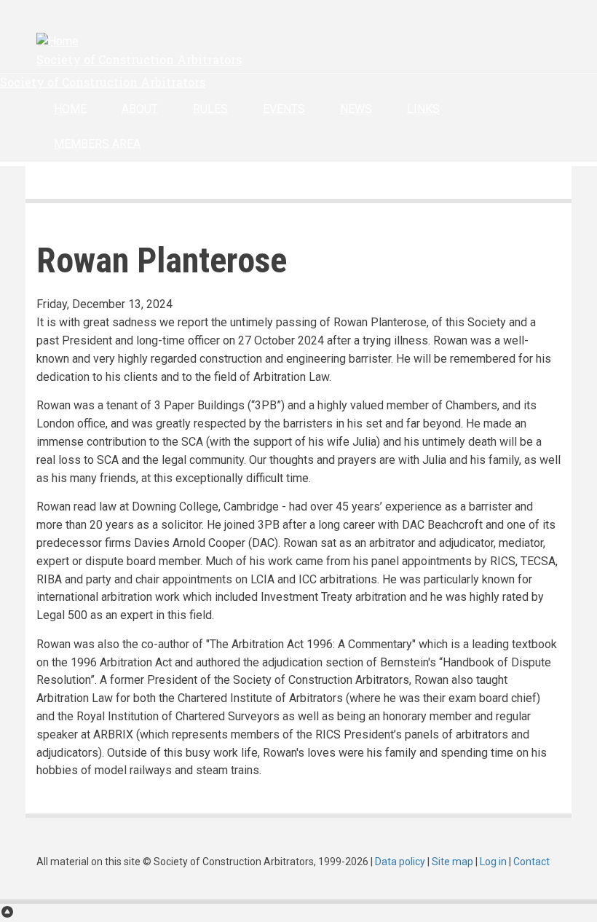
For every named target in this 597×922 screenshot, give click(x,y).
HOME (70, 109)
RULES (210, 109)
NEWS (356, 109)
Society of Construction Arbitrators (139, 59)
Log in (493, 861)
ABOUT (140, 109)
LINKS (423, 109)
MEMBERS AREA (97, 144)
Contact (531, 861)
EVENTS (284, 109)
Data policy (400, 861)
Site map (452, 861)
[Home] (57, 41)
